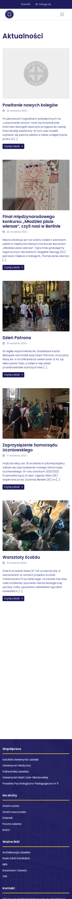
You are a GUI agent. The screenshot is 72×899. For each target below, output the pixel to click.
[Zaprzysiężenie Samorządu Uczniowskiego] (36, 415)
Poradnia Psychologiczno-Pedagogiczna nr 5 (30, 783)
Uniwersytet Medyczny (17, 765)
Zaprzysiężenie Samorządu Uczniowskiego (30, 447)
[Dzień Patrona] (36, 308)
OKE (5, 876)
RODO (6, 830)
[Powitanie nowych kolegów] (36, 75)
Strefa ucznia (11, 806)
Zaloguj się (44, 4)
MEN (5, 864)
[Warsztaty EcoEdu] (36, 528)
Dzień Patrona (17, 337)
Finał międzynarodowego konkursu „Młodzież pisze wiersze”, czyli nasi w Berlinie (31, 221)
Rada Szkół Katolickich (16, 858)
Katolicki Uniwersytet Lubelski (21, 759)
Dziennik (25, 4)
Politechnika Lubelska (16, 771)
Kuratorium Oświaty (15, 870)
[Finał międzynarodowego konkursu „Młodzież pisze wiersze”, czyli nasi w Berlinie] (36, 187)
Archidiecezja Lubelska (16, 852)
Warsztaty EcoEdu (21, 557)
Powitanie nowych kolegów (30, 105)
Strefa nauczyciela (14, 812)
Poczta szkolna (12, 824)
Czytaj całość (12, 146)
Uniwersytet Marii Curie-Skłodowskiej (25, 777)
